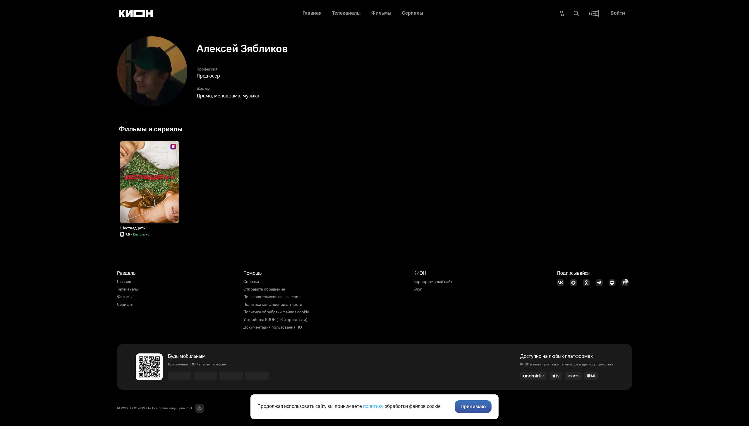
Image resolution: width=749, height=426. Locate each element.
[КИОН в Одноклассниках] (588, 282)
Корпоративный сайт (432, 281)
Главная (124, 281)
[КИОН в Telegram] (601, 282)
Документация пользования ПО (272, 327)
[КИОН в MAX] (575, 282)
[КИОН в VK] (562, 282)
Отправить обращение (264, 289)
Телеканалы (128, 289)
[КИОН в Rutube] (626, 282)
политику (373, 406)
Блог (417, 289)
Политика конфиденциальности (272, 304)
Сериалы (125, 304)
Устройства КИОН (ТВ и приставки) (275, 319)
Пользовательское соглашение (271, 297)
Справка (251, 281)
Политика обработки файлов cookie (276, 312)
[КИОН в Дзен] (614, 282)
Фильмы (125, 297)
